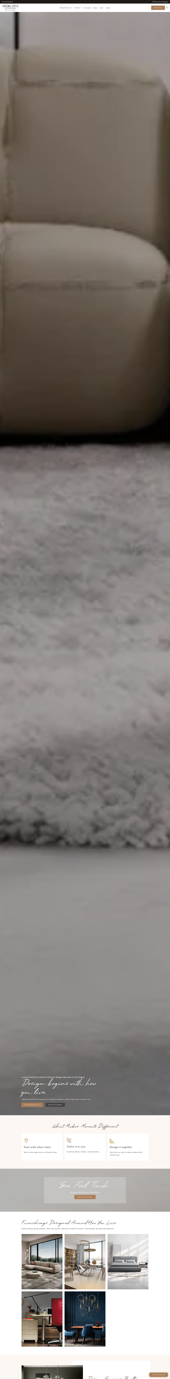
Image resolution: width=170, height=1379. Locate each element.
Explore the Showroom (85, 1197)
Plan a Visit (158, 7)
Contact (107, 8)
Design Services (65, 8)
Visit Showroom (157, 1374)
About (101, 8)
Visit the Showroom (31, 1104)
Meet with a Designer (55, 1104)
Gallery (95, 8)
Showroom (87, 8)
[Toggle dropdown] (71, 8)
